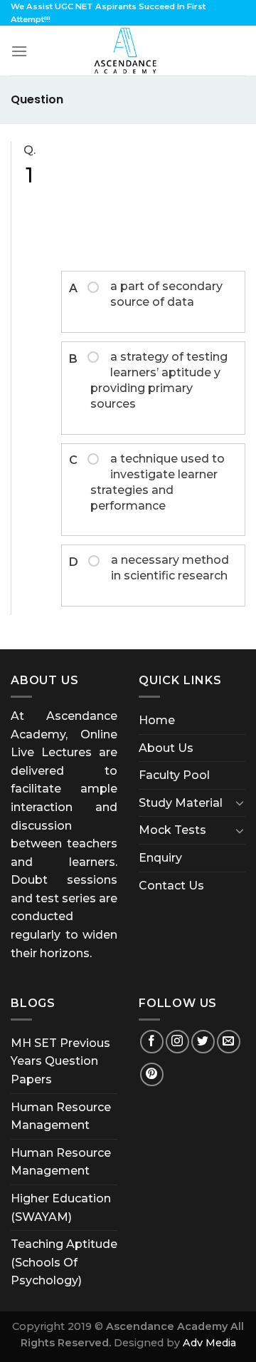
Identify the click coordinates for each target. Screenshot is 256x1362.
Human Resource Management (61, 1116)
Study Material (181, 803)
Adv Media (209, 1342)
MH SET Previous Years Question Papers (60, 1061)
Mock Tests (172, 830)
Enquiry (160, 858)
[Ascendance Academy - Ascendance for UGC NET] (128, 51)
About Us (166, 748)
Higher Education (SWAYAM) (61, 1208)
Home (157, 720)
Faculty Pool (174, 775)
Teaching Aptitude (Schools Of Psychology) (64, 1262)
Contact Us (171, 885)
